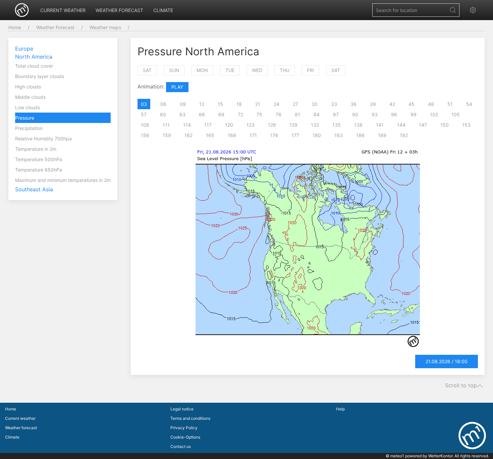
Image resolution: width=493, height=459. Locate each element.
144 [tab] (401, 125)
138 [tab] (358, 125)
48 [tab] (431, 104)
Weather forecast (119, 10)
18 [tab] (239, 104)
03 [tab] (144, 104)
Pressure (24, 118)
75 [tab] (259, 114)
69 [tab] (221, 114)
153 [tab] (466, 125)
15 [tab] (220, 104)
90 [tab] (355, 114)
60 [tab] (163, 114)
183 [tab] (338, 135)
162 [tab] (188, 135)
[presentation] (140, 104)
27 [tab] (295, 104)
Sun (174, 70)
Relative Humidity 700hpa (43, 138)
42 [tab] (392, 104)
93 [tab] (375, 114)
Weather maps (105, 27)
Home (14, 27)
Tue (229, 70)
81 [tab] (297, 114)
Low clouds (27, 107)
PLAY (177, 87)
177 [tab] (295, 135)
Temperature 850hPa (38, 170)
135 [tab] (336, 125)
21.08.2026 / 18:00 (447, 361)
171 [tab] (253, 135)
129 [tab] (293, 125)
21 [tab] (257, 104)
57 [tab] (144, 114)
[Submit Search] (452, 10)
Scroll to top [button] (461, 386)
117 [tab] (208, 125)
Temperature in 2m (35, 149)
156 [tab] (145, 135)
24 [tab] (276, 104)
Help (340, 408)
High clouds (28, 86)
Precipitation (29, 128)
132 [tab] (315, 125)
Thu (284, 70)
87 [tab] (336, 114)
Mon (202, 70)
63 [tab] (182, 114)
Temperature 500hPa (38, 159)
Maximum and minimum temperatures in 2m (63, 180)
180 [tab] (317, 135)
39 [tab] (373, 104)
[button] (475, 10)
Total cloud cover (34, 66)
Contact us (180, 446)
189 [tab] (382, 135)
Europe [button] (24, 48)
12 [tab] (201, 104)
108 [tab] (145, 125)
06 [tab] (163, 104)
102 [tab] (434, 114)
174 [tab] (274, 135)
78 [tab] (278, 114)
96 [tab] (394, 114)
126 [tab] (272, 125)
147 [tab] (423, 125)
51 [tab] (450, 104)
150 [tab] (444, 125)
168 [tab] (232, 135)
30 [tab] (315, 104)
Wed (257, 70)
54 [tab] (469, 104)
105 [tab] (455, 114)
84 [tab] (317, 114)
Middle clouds (30, 97)
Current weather (63, 10)
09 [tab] (183, 104)
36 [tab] (353, 104)
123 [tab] (250, 125)
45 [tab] (411, 104)
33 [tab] (334, 104)
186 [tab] (360, 135)
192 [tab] (404, 135)
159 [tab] (167, 135)
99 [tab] (413, 114)
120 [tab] (229, 125)
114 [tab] (187, 125)
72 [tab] (240, 114)
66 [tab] (202, 114)
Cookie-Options (185, 437)
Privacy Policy (184, 427)
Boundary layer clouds (39, 76)
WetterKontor (440, 455)
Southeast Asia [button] (34, 189)
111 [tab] (166, 125)
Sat (147, 70)
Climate (163, 10)
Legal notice (182, 408)
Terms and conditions (190, 418)
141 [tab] (380, 125)
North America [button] (33, 56)
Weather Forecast (55, 27)
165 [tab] (210, 135)
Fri (310, 70)
